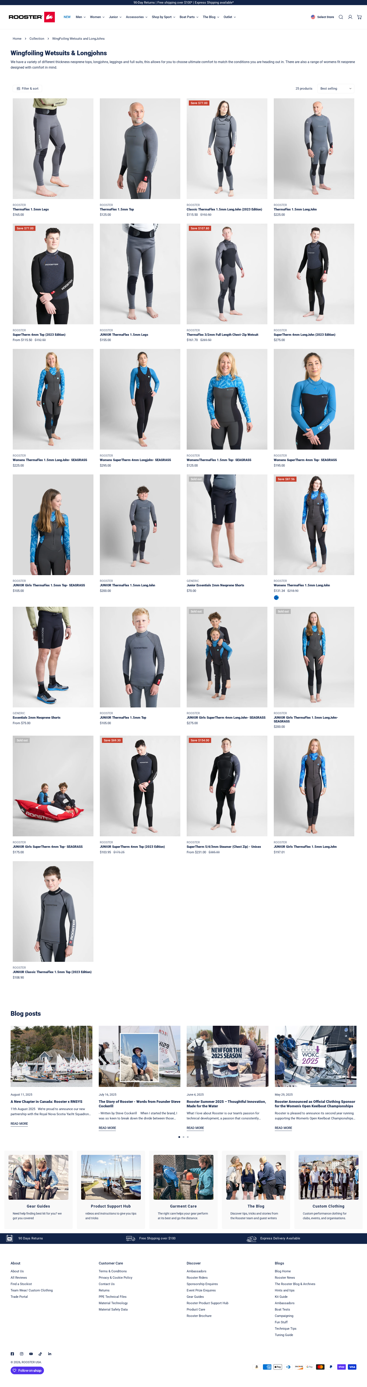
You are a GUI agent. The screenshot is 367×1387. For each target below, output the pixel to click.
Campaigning (284, 1316)
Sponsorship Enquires (202, 1284)
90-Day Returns (145, 2)
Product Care (196, 1309)
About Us (17, 1271)
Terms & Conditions (113, 1271)
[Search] (341, 17)
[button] (359, 17)
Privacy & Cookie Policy (115, 1278)
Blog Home (283, 1271)
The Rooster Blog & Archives (295, 1284)
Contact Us (107, 1284)
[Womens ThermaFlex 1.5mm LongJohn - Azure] (276, 597)
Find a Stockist (21, 1284)
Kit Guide (281, 1297)
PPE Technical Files (113, 1297)
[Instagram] (21, 1354)
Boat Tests (282, 1309)
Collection (37, 39)
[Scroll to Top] (359, 1364)
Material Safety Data (113, 1309)
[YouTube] (31, 1354)
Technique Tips (285, 1329)
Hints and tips (285, 1290)
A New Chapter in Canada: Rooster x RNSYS (46, 1101)
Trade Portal (19, 1297)
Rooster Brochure (199, 1316)
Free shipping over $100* (175, 2)
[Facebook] (12, 1354)
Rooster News (285, 1278)
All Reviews (19, 1278)
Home (17, 39)
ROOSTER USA (31, 1362)
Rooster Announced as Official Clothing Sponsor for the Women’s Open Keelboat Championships (315, 1103)
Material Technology (113, 1303)
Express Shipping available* (214, 2)
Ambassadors (196, 1271)
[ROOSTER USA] (31, 17)
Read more (19, 1124)
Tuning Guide (284, 1335)
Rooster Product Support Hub (207, 1303)
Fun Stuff (281, 1322)
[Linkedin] (49, 1354)
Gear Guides (195, 1297)
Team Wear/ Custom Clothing (32, 1290)
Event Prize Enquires (201, 1290)
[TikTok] (40, 1354)
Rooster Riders (197, 1278)
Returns (104, 1290)
